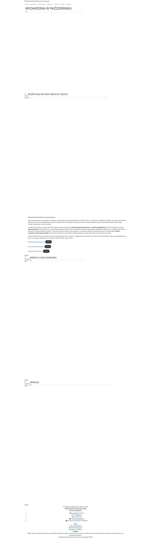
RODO (75, 524)
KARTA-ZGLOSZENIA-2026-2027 (35, 251)
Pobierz (48, 242)
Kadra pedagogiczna (75, 526)
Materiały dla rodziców (75, 527)
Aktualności (33, 4)
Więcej (26, 255)
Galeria (56, 4)
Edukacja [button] (49, 4)
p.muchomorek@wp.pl (77, 519)
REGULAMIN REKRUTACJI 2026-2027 (36, 242)
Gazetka (62, 4)
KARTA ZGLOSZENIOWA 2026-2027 (36, 246)
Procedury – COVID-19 (75, 529)
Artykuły (68, 4)
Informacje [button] (41, 4)
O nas (27, 4)
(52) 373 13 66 (78, 517)
